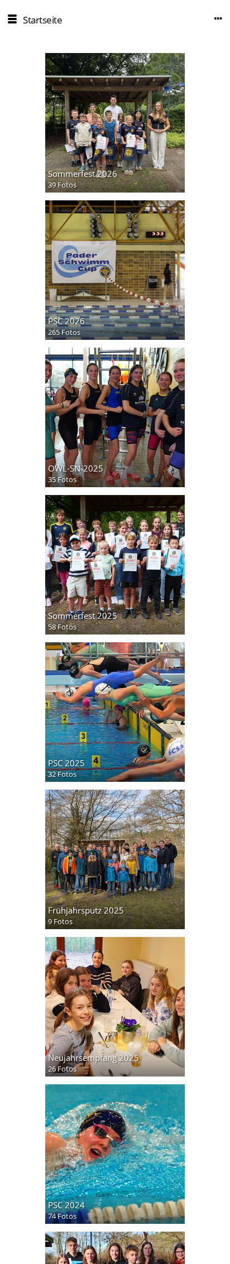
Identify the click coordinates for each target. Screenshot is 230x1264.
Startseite (42, 19)
